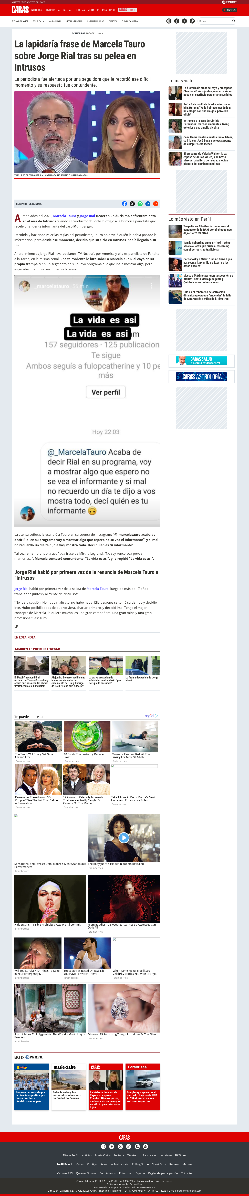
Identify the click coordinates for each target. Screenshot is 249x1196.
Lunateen (166, 1155)
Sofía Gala (38, 21)
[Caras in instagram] (168, 21)
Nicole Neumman (74, 21)
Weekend (133, 1155)
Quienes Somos (86, 1173)
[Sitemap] (145, 1146)
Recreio (174, 1164)
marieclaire (68, 1067)
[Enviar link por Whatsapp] (140, 203)
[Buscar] (233, 21)
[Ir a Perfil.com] (229, 3)
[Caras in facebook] (176, 21)
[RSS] (137, 1146)
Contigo (92, 1164)
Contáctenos (107, 1173)
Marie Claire (102, 1155)
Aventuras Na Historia (114, 1164)
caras (106, 1067)
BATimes (180, 1155)
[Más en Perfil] (34, 1057)
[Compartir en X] (132, 203)
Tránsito (186, 1173)
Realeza (80, 10)
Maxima (187, 1164)
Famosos (50, 10)
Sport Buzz (159, 1164)
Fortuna (119, 1155)
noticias (31, 1067)
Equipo (140, 1173)
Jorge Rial (87, 215)
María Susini (55, 21)
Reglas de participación (163, 1173)
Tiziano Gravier (20, 21)
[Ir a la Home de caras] (20, 12)
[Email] (155, 203)
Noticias (36, 10)
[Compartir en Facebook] (124, 203)
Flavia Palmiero (130, 21)
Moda (91, 10)
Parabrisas (149, 1155)
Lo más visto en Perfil (190, 219)
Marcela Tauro (65, 215)
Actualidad (65, 10)
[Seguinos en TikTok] (192, 21)
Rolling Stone (140, 1164)
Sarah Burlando (95, 21)
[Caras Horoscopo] (201, 380)
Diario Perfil (70, 1155)
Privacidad (125, 1173)
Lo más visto (181, 81)
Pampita (113, 21)
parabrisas (143, 1067)
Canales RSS (65, 1173)
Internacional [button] (106, 10)
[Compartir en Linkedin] (147, 203)
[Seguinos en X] (184, 21)
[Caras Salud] (201, 364)
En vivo (231, 10)
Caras (80, 1164)
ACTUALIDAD (78, 33)
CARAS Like (127, 9)
